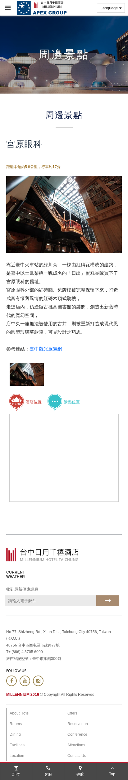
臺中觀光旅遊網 (46, 348)
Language (109, 8)
